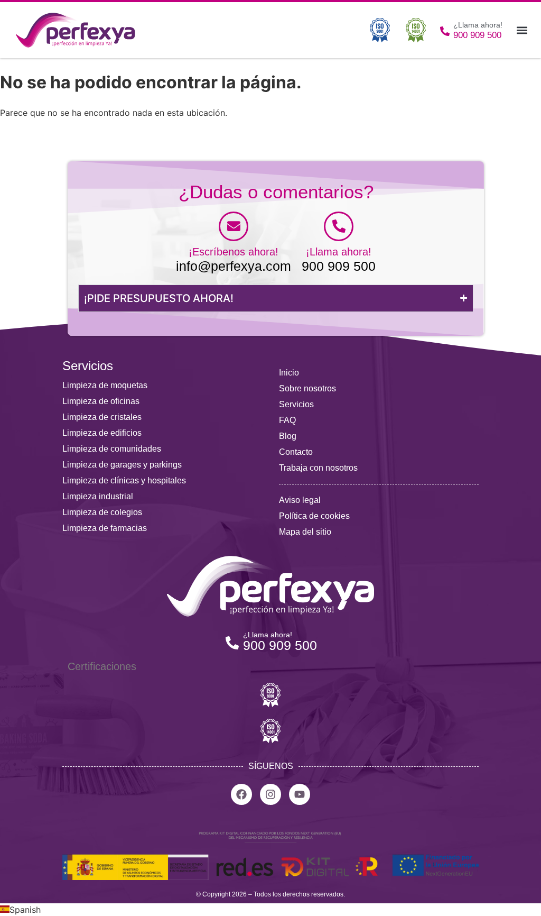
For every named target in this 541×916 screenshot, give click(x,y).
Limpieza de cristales (102, 417)
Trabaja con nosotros (318, 467)
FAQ (287, 420)
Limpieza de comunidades (111, 448)
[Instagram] (270, 794)
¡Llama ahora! (338, 252)
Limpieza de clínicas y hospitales (124, 480)
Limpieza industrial (97, 496)
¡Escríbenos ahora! (233, 252)
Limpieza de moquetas (104, 385)
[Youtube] (299, 794)
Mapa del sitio (305, 531)
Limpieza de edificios (102, 432)
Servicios (296, 404)
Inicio (289, 372)
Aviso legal (300, 500)
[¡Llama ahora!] (338, 226)
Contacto (296, 451)
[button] (521, 30)
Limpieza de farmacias (104, 528)
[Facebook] (241, 794)
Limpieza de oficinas (100, 401)
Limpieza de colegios (102, 512)
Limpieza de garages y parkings (122, 464)
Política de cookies (314, 515)
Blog (287, 436)
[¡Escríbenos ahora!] (233, 226)
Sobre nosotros (307, 388)
